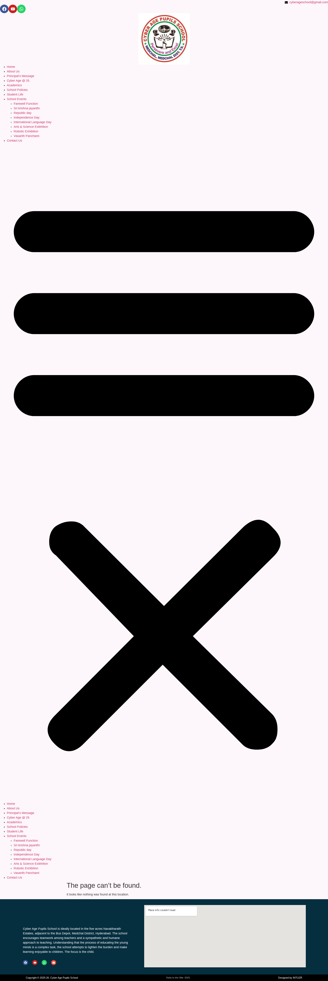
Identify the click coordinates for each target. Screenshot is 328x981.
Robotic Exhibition (26, 131)
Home (11, 66)
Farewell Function (26, 103)
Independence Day (26, 117)
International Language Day (32, 122)
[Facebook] (4, 9)
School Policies (17, 90)
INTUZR (297, 977)
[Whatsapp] (21, 9)
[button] (164, 472)
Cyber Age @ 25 (18, 80)
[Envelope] (53, 962)
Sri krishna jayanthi (27, 108)
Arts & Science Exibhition (31, 126)
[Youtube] (13, 9)
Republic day (22, 113)
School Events (16, 99)
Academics (14, 85)
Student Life (15, 94)
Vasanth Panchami (26, 136)
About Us (13, 71)
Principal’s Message (20, 76)
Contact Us (14, 140)
